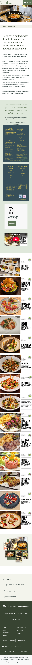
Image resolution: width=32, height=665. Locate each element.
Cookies (19, 633)
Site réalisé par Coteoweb (11, 652)
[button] (27, 2)
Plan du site (20, 630)
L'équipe (4, 635)
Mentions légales (21, 627)
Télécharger (12, 223)
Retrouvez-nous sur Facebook (13, 646)
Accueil (4, 627)
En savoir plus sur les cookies (15, 663)
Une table (12, 640)
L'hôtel (4, 630)
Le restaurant (5, 632)
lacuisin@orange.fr (11, 596)
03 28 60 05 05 (9, 591)
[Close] (30, 657)
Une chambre (21, 640)
